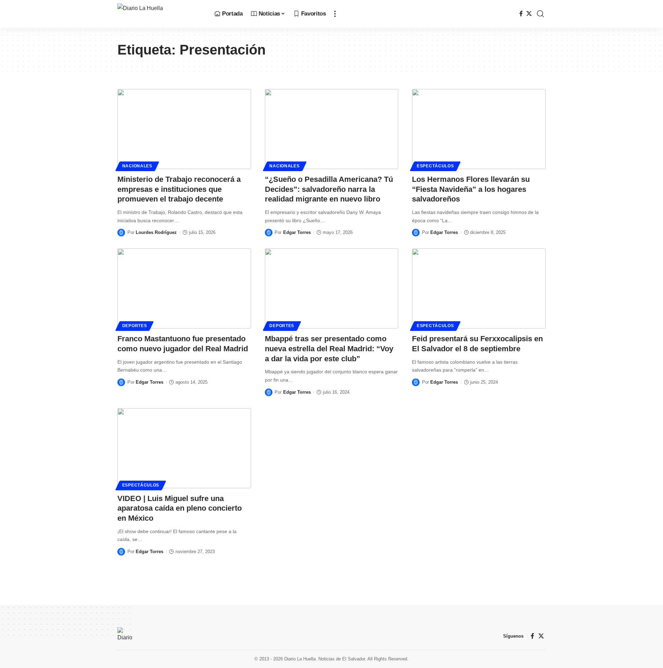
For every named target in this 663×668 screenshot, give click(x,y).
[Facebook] (521, 13)
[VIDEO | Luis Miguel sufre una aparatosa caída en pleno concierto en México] (184, 448)
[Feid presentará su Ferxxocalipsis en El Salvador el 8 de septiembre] (479, 288)
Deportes (134, 326)
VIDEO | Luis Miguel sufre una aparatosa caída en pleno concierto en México (179, 508)
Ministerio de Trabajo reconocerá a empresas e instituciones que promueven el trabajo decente (179, 189)
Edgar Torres (297, 232)
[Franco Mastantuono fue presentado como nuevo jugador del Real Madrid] (184, 288)
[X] (529, 13)
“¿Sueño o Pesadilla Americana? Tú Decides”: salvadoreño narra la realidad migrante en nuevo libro (329, 189)
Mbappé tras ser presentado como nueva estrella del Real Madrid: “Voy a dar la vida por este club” (329, 348)
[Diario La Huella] (160, 13)
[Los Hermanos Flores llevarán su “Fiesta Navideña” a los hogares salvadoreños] (479, 129)
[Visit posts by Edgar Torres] (268, 232)
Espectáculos (435, 166)
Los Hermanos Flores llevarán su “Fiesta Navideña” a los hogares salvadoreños (471, 189)
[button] (335, 14)
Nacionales (137, 166)
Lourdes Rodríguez (156, 232)
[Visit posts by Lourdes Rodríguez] (121, 232)
